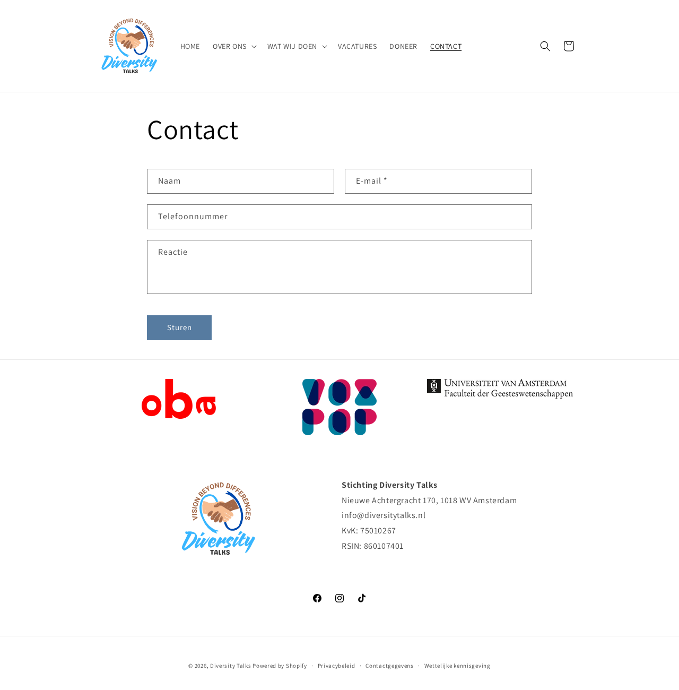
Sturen (179, 327)
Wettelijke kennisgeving (457, 665)
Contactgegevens (389, 665)
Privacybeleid (336, 665)
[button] (233, 46)
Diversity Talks (230, 665)
